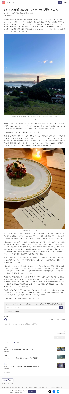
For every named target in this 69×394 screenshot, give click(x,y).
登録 (60, 2)
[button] (5, 319)
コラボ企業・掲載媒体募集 (55, 387)
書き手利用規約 (5, 387)
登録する (32, 392)
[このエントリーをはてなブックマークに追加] (58, 391)
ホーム (9, 343)
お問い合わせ (45, 387)
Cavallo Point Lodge (30, 19)
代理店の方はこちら (6, 389)
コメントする (59, 338)
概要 (18, 343)
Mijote (6, 124)
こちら (17, 311)
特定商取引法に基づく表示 (35, 387)
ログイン (65, 2)
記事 (14, 343)
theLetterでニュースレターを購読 (16, 132)
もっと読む (7, 373)
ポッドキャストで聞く (34, 132)
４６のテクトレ (9, 2)
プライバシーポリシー (23, 387)
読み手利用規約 (13, 387)
